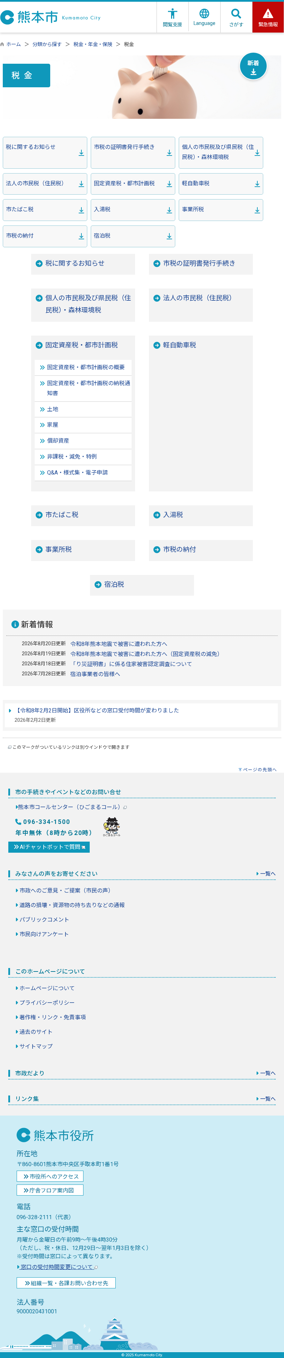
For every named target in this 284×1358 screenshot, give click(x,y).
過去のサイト (36, 1032)
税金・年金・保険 (92, 44)
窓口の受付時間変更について (56, 1267)
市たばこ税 (20, 209)
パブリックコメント (44, 919)
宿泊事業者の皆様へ (95, 674)
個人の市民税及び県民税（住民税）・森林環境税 (218, 152)
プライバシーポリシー (47, 1003)
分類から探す (47, 44)
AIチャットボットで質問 (51, 847)
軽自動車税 (196, 183)
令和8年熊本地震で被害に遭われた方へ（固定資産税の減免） (146, 654)
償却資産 (58, 440)
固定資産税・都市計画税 (124, 183)
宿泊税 (102, 235)
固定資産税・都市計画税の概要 (86, 367)
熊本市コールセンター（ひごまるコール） (70, 807)
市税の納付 (20, 235)
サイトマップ (36, 1046)
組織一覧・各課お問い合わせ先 (69, 1283)
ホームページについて (47, 988)
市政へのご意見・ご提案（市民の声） (66, 890)
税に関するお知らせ (31, 147)
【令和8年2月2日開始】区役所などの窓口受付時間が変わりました (97, 710)
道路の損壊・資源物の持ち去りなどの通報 (72, 905)
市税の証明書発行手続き (124, 147)
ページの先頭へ (260, 769)
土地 (52, 409)
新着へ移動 (253, 66)
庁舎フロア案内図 (51, 1190)
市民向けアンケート (44, 934)
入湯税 (102, 209)
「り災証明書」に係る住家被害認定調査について (131, 664)
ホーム (13, 44)
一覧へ (268, 874)
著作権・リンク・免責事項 (52, 1017)
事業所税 (193, 209)
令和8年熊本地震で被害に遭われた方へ (118, 644)
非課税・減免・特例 (72, 456)
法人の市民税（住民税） (36, 183)
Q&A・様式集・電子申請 (77, 472)
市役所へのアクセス (54, 1176)
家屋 (52, 424)
